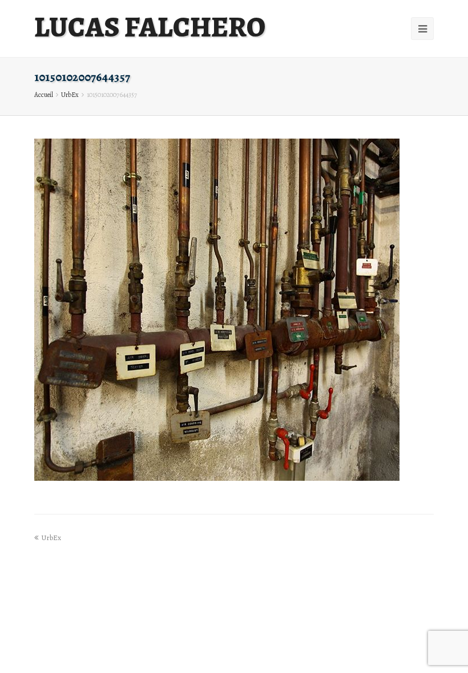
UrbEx (70, 94)
